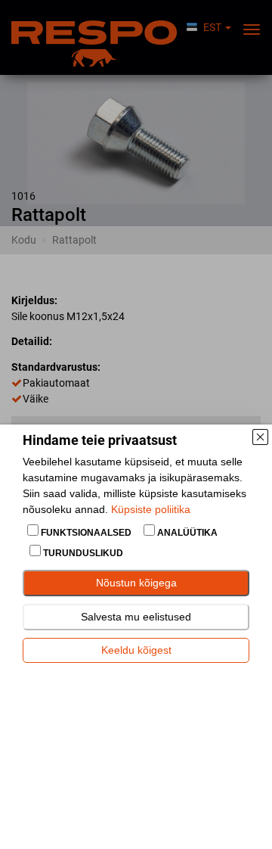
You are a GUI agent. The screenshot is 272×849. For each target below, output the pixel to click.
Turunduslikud (82, 553)
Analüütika (186, 532)
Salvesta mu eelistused (136, 617)
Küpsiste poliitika (150, 509)
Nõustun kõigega (136, 583)
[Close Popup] (260, 436)
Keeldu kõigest (136, 650)
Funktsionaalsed (86, 532)
